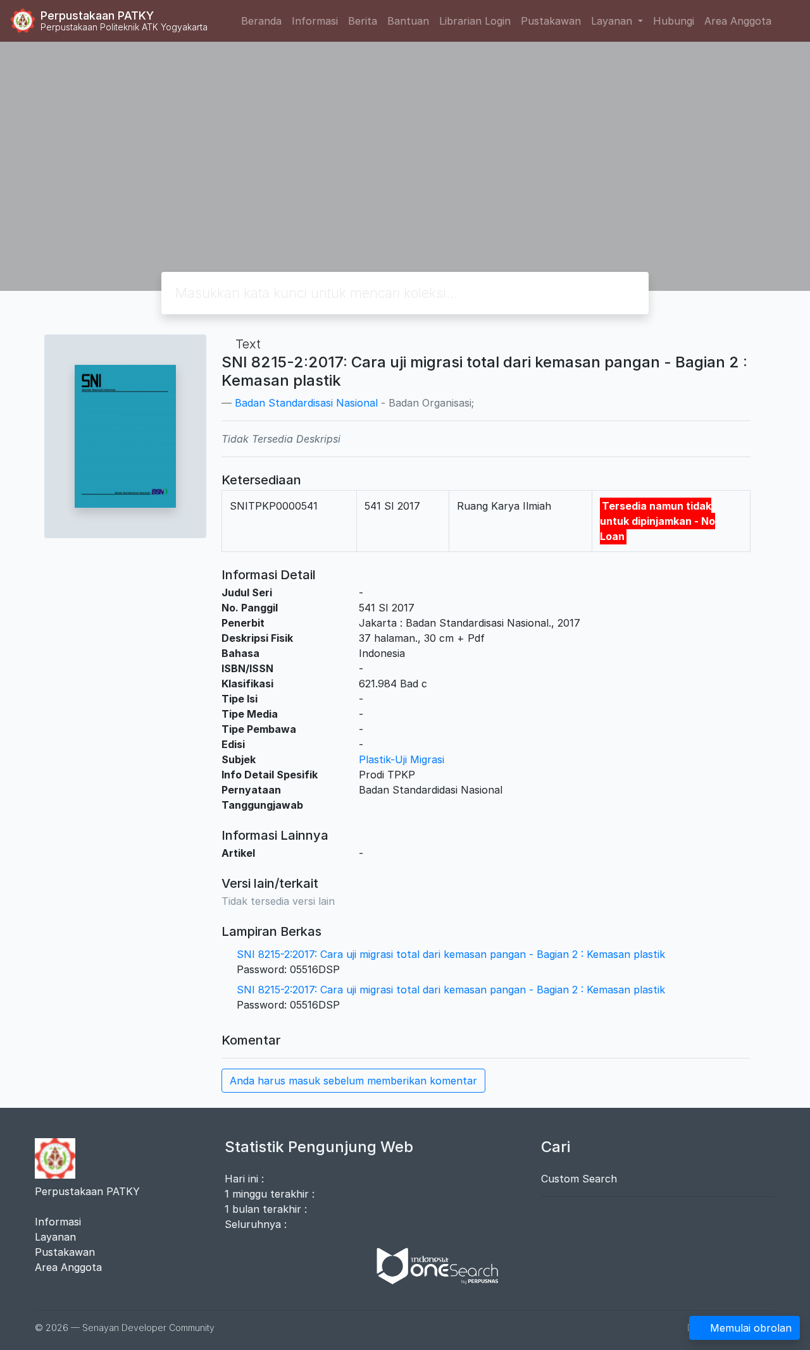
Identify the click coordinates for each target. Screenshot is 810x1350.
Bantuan (408, 21)
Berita (362, 21)
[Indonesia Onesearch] (431, 1265)
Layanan (55, 1236)
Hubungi (673, 21)
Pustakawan (551, 21)
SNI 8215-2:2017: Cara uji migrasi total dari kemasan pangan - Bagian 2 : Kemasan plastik (451, 954)
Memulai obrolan (751, 1328)
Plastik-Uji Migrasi (401, 759)
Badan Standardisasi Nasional (306, 402)
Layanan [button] (613, 21)
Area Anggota (737, 21)
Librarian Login (475, 21)
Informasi (315, 21)
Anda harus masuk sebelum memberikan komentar (353, 1080)
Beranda (261, 21)
